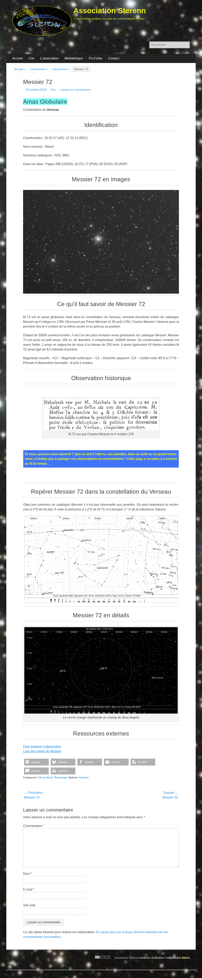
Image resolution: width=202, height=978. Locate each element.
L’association (49, 58)
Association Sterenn (109, 11)
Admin (186, 957)
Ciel (31, 58)
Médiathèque (74, 58)
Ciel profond (61, 69)
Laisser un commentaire (76, 89)
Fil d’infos (95, 58)
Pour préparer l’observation (42, 746)
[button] (36, 762)
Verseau (84, 777)
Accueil (17, 58)
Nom (27, 873)
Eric (53, 89)
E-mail (28, 889)
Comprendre (39, 69)
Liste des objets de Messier (42, 751)
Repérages (61, 777)
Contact (113, 58)
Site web (29, 905)
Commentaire (33, 826)
